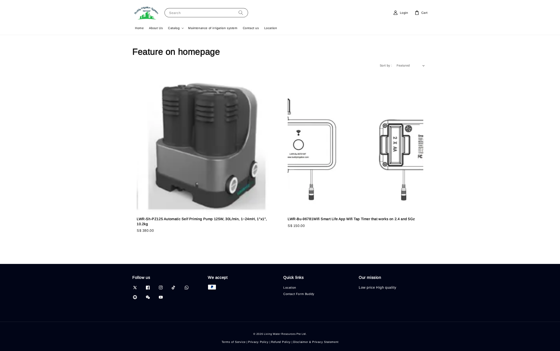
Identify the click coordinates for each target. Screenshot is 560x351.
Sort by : (386, 65)
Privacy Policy (258, 342)
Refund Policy (281, 342)
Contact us (251, 28)
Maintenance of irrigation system (212, 28)
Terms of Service (234, 342)
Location (270, 28)
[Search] (241, 12)
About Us (156, 28)
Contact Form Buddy (298, 294)
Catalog (174, 28)
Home (139, 28)
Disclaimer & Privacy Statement (315, 342)
